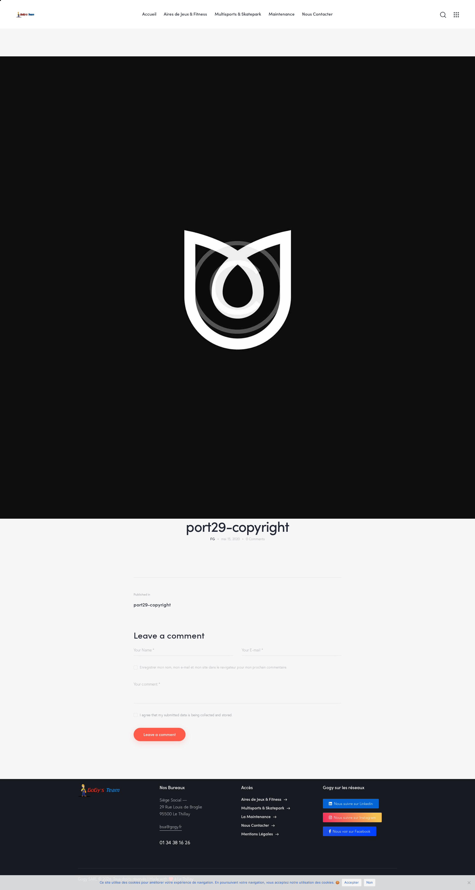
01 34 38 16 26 (175, 842)
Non (369, 882)
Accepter (351, 882)
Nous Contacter (255, 825)
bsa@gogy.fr (171, 826)
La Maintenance (256, 816)
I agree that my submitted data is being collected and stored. (186, 715)
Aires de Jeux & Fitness (261, 799)
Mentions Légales (257, 833)
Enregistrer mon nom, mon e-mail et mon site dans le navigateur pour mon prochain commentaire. (213, 667)
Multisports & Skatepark (262, 807)
